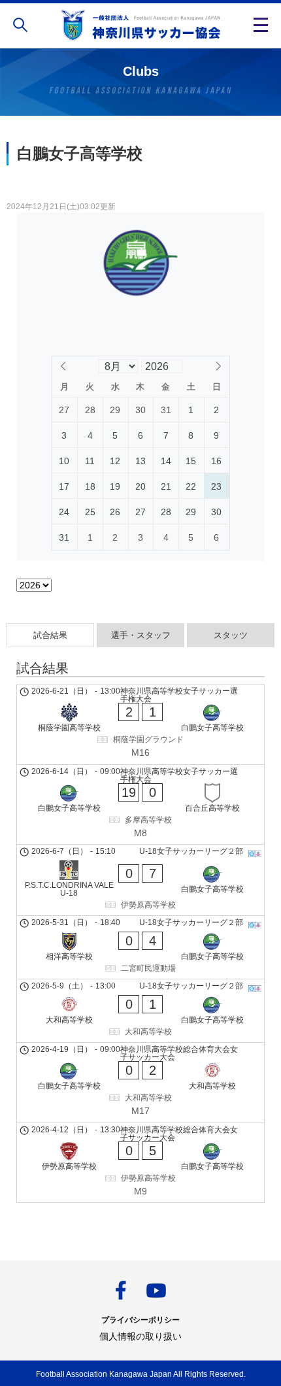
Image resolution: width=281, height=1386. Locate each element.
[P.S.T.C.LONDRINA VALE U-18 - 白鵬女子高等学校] (140, 880)
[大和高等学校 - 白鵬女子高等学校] (140, 1010)
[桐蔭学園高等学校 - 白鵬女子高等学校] (140, 724)
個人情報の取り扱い (140, 1336)
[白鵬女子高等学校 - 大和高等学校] (140, 1083)
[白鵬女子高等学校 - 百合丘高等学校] (140, 805)
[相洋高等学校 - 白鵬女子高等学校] (140, 947)
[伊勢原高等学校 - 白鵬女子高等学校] (140, 1163)
